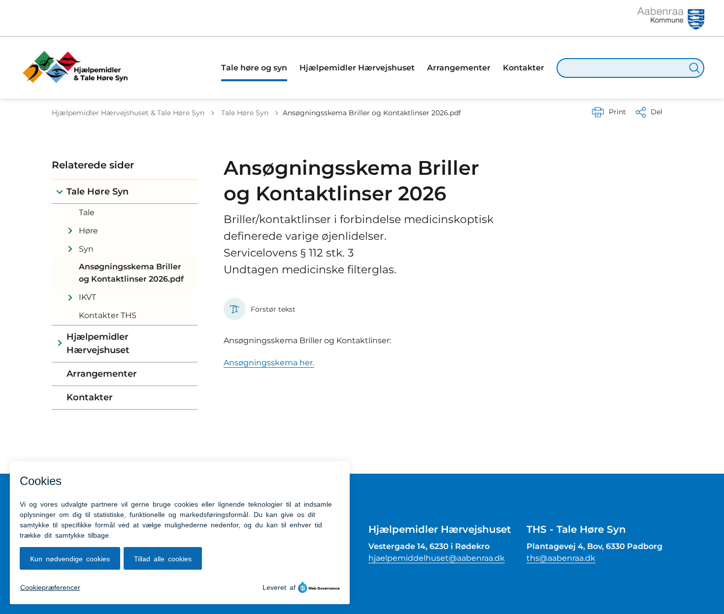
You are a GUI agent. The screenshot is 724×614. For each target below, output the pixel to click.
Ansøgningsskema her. (269, 362)
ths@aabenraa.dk (561, 558)
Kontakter (89, 397)
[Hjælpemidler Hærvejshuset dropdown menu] (59, 343)
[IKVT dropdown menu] (70, 297)
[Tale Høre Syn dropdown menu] (59, 191)
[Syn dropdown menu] (70, 249)
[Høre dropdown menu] (70, 231)
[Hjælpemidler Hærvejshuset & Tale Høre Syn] (79, 67)
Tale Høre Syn (97, 191)
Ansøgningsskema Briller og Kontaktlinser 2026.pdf (131, 273)
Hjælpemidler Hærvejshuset (98, 343)
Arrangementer (101, 373)
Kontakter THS (107, 315)
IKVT (87, 297)
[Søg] (694, 68)
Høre (88, 230)
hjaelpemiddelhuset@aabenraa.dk (436, 558)
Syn (86, 249)
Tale (87, 212)
